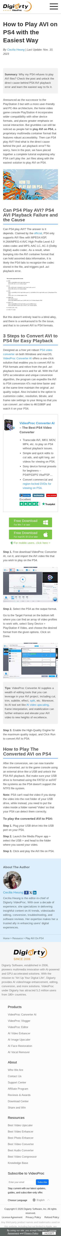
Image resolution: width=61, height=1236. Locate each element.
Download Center (18, 1101)
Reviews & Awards (19, 1095)
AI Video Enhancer (19, 1033)
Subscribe (42, 1182)
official (38, 233)
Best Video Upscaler (20, 1125)
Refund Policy (51, 1217)
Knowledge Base (18, 1163)
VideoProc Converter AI (17, 358)
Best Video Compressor (22, 1156)
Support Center (17, 1082)
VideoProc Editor (18, 1027)
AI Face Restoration (20, 1045)
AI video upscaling (37, 704)
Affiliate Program (18, 1088)
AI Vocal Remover (19, 1052)
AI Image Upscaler (19, 1039)
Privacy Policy (33, 1217)
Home (6, 938)
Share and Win (17, 1107)
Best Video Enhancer (20, 1131)
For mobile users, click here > (32, 542)
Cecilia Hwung (16, 49)
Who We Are (15, 1069)
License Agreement (12, 1217)
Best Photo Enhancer (21, 1137)
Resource (17, 938)
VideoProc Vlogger (19, 1020)
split (32, 700)
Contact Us (14, 1076)
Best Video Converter (21, 1144)
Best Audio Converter (21, 1150)
